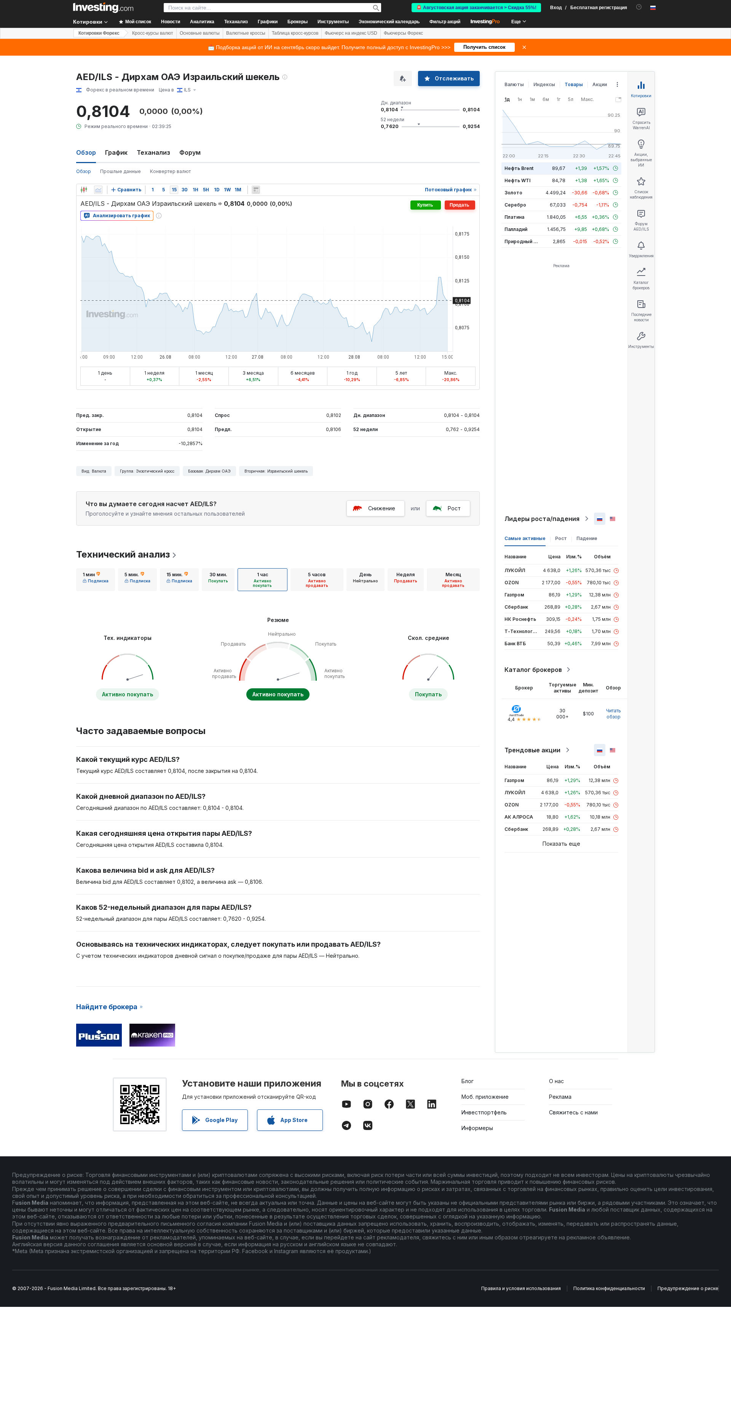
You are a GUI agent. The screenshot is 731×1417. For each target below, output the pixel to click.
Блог (467, 1081)
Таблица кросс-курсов (295, 33)
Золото (513, 193)
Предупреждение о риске (688, 1288)
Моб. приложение (485, 1096)
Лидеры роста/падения (541, 519)
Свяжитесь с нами (573, 1112)
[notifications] (639, 7)
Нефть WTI (517, 180)
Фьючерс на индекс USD (351, 33)
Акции (599, 84)
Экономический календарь (389, 21)
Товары (574, 84)
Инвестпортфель (484, 1112)
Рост (454, 508)
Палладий (515, 229)
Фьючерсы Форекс (403, 33)
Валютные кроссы (245, 33)
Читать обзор (613, 714)
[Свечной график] (84, 190)
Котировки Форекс (99, 33)
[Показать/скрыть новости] (256, 190)
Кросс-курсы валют (152, 33)
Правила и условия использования (521, 1288)
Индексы (544, 84)
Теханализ (153, 152)
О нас (556, 1081)
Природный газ (522, 241)
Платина (514, 217)
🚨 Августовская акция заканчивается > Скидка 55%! (476, 7)
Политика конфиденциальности (609, 1288)
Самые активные (525, 538)
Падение (586, 538)
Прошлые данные (120, 171)
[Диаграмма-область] (98, 190)
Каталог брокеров (533, 669)
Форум (190, 152)
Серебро (515, 205)
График (116, 152)
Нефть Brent (518, 168)
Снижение (381, 508)
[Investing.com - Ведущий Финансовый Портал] (103, 7)
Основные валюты (200, 33)
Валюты (514, 84)
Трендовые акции (532, 750)
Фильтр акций (444, 21)
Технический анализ (123, 554)
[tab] (95, 579)
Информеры (477, 1128)
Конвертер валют (170, 171)
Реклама (560, 1096)
